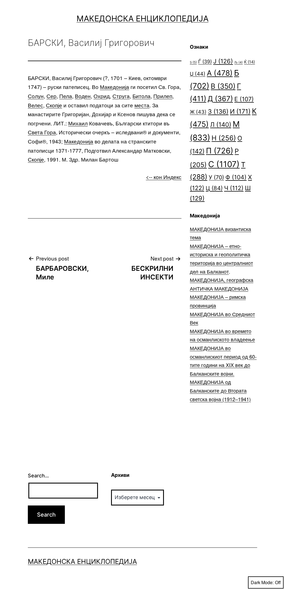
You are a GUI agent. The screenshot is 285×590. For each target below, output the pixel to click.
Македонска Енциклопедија (142, 18)
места (141, 105)
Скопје (54, 105)
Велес (35, 105)
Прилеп (162, 96)
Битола (141, 96)
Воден (83, 96)
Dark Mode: (262, 582)
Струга (121, 96)
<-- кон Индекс (163, 176)
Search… (38, 476)
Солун (36, 96)
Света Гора (42, 132)
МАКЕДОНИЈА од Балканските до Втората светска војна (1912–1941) (220, 390)
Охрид (102, 96)
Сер (51, 96)
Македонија (114, 86)
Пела (65, 96)
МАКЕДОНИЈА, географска (221, 279)
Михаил (78, 123)
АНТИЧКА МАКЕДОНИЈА (219, 288)
